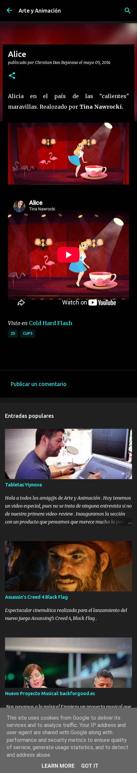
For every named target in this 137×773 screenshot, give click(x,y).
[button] (12, 76)
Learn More (58, 766)
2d (13, 333)
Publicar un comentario (39, 384)
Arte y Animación (40, 11)
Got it (89, 766)
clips (28, 333)
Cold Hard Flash (50, 323)
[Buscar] (128, 11)
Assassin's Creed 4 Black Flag (36, 597)
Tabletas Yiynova (23, 484)
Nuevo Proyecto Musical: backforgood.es (50, 693)
